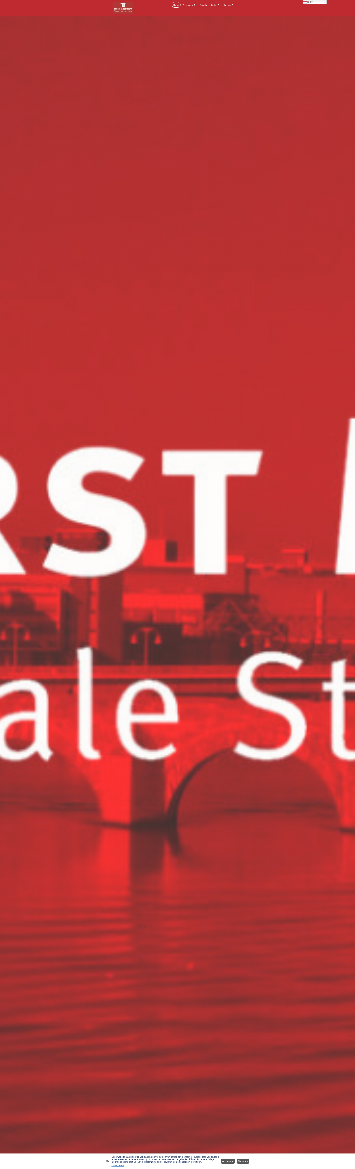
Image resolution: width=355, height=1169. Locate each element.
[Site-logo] (123, 8)
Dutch (310, 2)
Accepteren (228, 1161)
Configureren (117, 1165)
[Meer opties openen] (238, 4)
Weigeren (243, 1161)
